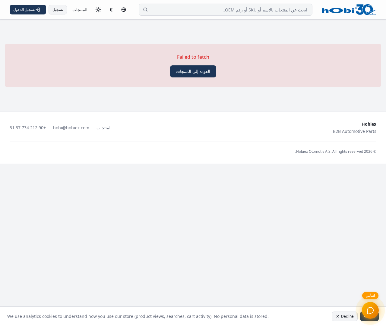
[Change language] (123, 9)
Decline (347, 316)
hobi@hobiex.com (71, 127)
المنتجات (79, 9)
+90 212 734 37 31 (28, 127)
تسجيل (57, 9)
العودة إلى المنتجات (193, 71)
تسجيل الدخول (24, 9)
